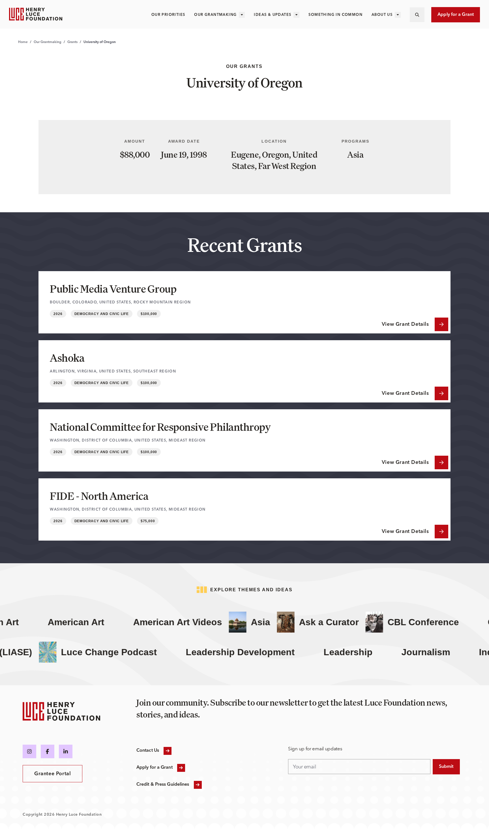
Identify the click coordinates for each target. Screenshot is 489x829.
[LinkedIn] (65, 751)
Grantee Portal (52, 773)
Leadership (364, 652)
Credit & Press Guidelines (162, 784)
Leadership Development (256, 652)
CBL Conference (412, 622)
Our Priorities (168, 15)
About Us (382, 15)
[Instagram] (29, 751)
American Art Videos (167, 622)
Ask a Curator (318, 622)
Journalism (441, 652)
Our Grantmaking (215, 15)
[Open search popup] (417, 14)
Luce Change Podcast (125, 652)
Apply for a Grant (455, 14)
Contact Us (147, 750)
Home (23, 42)
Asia (249, 622)
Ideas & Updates (272, 15)
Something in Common (335, 15)
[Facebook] (47, 751)
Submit (446, 766)
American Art (65, 622)
